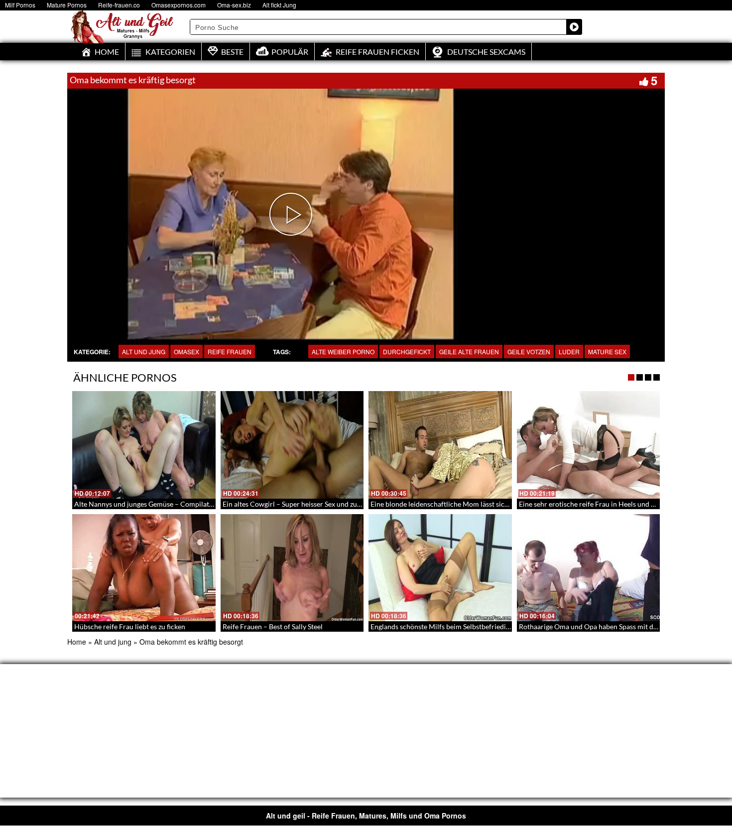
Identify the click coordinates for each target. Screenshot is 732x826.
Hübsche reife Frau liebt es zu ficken (129, 626)
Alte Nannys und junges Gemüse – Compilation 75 (151, 504)
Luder (569, 351)
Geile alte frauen (469, 351)
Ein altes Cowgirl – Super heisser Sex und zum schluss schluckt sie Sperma (336, 504)
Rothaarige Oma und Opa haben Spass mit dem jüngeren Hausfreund (624, 626)
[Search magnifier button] (574, 27)
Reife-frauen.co (119, 4)
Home (76, 642)
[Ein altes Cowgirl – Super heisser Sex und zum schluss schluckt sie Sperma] (292, 445)
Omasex (186, 351)
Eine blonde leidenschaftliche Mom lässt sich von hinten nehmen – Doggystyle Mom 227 (506, 504)
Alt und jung (143, 351)
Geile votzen (528, 351)
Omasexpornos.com (178, 4)
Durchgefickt (407, 351)
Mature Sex (607, 351)
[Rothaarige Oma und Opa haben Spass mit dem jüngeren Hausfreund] (588, 568)
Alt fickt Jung (279, 4)
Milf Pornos (20, 4)
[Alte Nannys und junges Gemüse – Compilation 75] (144, 445)
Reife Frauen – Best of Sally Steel (273, 626)
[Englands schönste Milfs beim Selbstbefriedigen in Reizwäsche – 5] (440, 568)
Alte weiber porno (343, 351)
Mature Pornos (67, 4)
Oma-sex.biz (234, 4)
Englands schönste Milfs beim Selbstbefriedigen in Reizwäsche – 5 (471, 626)
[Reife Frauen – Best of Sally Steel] (292, 568)
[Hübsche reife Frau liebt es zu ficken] (144, 568)
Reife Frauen (229, 351)
